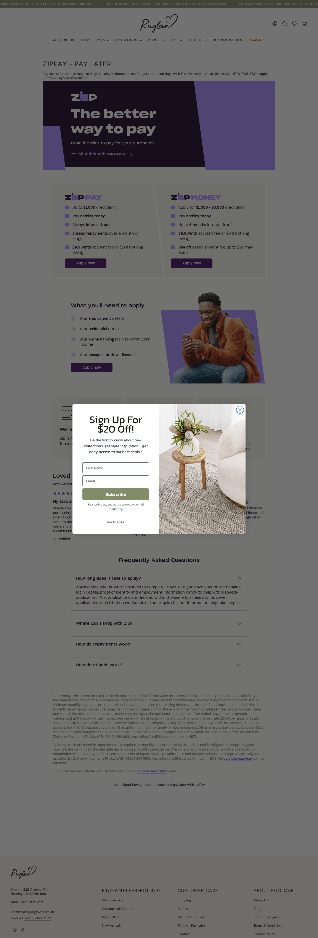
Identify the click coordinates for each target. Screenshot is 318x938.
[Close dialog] (240, 409)
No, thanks (115, 522)
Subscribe (116, 494)
